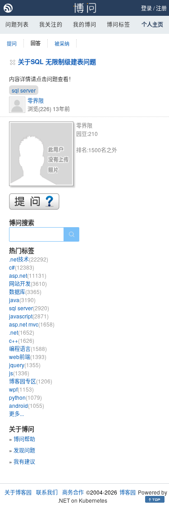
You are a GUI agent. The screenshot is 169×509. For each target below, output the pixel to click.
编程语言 (28, 348)
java (22, 300)
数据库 (25, 291)
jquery (25, 365)
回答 (36, 43)
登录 (146, 8)
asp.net (27, 275)
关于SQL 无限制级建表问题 (57, 61)
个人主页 (152, 24)
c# (21, 267)
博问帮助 (24, 439)
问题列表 (17, 24)
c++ (21, 340)
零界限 (35, 100)
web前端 (27, 356)
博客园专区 (30, 381)
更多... (16, 413)
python (25, 397)
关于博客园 (18, 492)
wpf (21, 389)
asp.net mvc (32, 324)
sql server (24, 90)
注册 (161, 8)
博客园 (127, 492)
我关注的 (51, 24)
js (19, 373)
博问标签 (118, 24)
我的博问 (84, 24)
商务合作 (73, 492)
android (26, 405)
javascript (29, 316)
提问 (12, 43)
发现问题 (24, 450)
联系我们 (47, 492)
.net (21, 332)
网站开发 (28, 283)
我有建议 (24, 461)
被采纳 (62, 43)
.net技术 (28, 259)
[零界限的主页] (42, 155)
